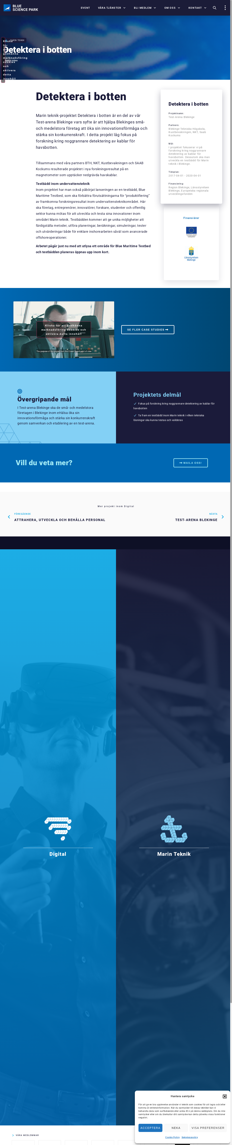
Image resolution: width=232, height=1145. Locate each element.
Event (85, 7)
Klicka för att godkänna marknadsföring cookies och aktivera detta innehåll (4, 60)
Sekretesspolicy (190, 1137)
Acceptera (150, 1127)
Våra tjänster (109, 7)
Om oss (170, 7)
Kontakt (195, 7)
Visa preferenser (208, 1127)
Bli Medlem (143, 7)
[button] (225, 1096)
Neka (176, 1127)
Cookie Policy (172, 1137)
